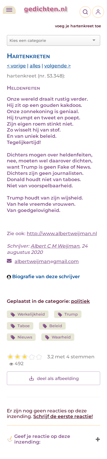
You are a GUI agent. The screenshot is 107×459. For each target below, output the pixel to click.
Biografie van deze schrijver (45, 276)
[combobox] (50, 40)
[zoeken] (85, 12)
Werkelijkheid (31, 314)
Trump (71, 314)
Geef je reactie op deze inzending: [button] (42, 439)
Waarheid (61, 337)
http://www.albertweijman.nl (62, 233)
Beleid (55, 326)
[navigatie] (9, 10)
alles (35, 66)
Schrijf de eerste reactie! (63, 416)
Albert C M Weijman (55, 246)
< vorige (16, 66)
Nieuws (25, 337)
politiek (80, 301)
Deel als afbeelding (58, 378)
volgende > (57, 66)
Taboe (24, 326)
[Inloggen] (98, 12)
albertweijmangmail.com (47, 261)
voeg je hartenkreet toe (78, 26)
